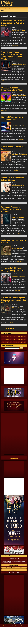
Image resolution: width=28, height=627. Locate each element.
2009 (25, 339)
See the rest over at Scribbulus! (14, 572)
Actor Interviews (16, 185)
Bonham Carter (15, 30)
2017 (3, 339)
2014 (11, 339)
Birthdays (14, 248)
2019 (22, 336)
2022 (14, 336)
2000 (25, 342)
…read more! (15, 45)
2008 (3, 342)
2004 (14, 342)
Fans (13, 125)
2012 (16, 339)
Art (13, 95)
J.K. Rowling (17, 125)
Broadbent (22, 30)
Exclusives (21, 217)
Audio (13, 154)
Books (16, 154)
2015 (8, 339)
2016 (5, 339)
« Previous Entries (9, 329)
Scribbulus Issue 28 (14, 558)
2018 (25, 336)
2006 (8, 342)
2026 (3, 336)
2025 (5, 336)
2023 (11, 336)
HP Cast (22, 185)
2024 (8, 336)
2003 (16, 342)
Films (22, 307)
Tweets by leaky (14, 458)
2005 (11, 342)
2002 (19, 342)
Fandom (16, 307)
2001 (22, 342)
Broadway (19, 64)
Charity (24, 64)
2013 (14, 339)
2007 (5, 342)
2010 (22, 339)
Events (15, 95)
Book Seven (19, 248)
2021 (16, 336)
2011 (19, 339)
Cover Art (16, 217)
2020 (19, 336)
